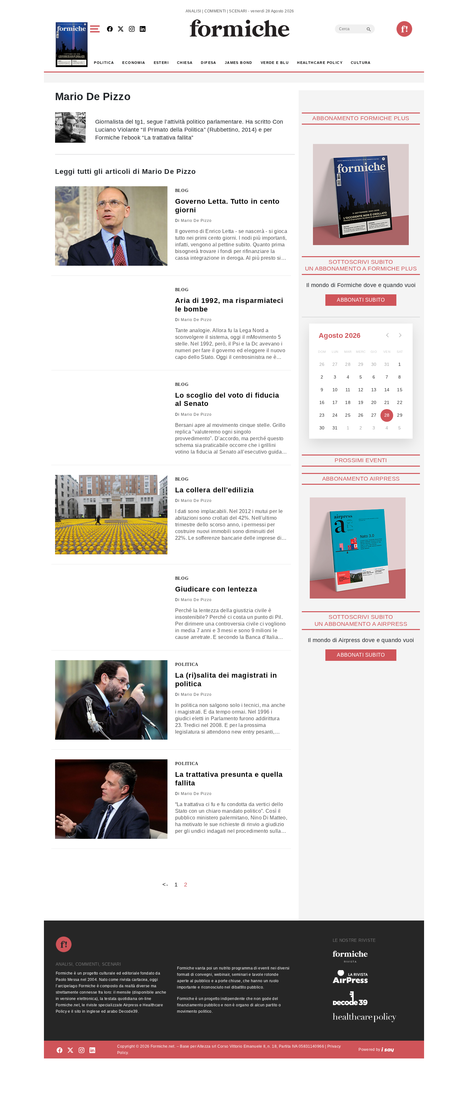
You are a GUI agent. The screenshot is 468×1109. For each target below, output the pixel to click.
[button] (96, 44)
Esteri (161, 63)
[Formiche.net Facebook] (109, 29)
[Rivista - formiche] (367, 956)
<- (165, 884)
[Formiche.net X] (120, 29)
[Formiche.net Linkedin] (142, 29)
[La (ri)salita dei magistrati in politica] (111, 700)
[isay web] (387, 1049)
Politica (104, 63)
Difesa (208, 63)
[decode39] (367, 998)
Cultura (361, 63)
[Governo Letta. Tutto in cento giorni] (111, 226)
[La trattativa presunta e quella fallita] (111, 799)
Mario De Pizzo (196, 220)
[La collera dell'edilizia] (111, 514)
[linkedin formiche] (92, 1050)
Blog (182, 190)
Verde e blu (275, 63)
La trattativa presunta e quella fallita (229, 778)
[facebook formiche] (59, 1050)
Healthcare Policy (320, 63)
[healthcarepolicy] (367, 1017)
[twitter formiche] (70, 1050)
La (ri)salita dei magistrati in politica (226, 679)
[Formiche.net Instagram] (131, 29)
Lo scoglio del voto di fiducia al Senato (227, 399)
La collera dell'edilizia (214, 490)
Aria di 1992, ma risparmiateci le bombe (229, 305)
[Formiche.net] (404, 29)
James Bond (238, 63)
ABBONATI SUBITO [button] (361, 300)
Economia (133, 63)
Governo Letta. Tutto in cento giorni (227, 205)
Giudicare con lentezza (216, 589)
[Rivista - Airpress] (367, 976)
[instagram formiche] (81, 1050)
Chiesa (185, 63)
